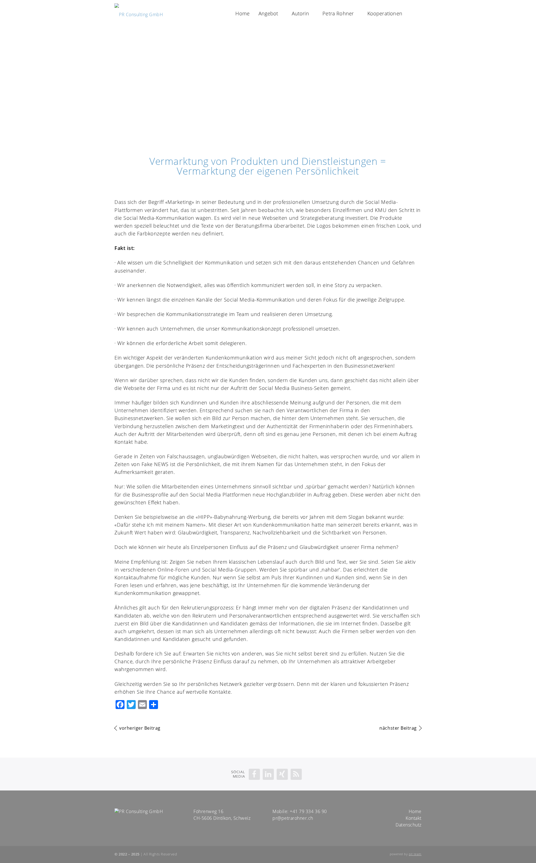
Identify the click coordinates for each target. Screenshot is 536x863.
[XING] (282, 774)
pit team (415, 854)
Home (242, 13)
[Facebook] (254, 774)
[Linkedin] (268, 774)
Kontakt (414, 818)
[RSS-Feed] (296, 774)
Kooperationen (384, 13)
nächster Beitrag (398, 728)
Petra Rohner (338, 13)
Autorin (300, 13)
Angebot (268, 13)
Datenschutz (409, 825)
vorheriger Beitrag (140, 728)
